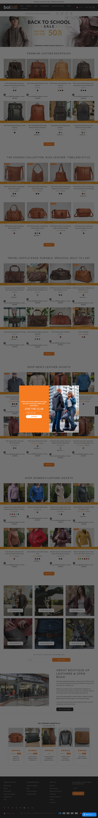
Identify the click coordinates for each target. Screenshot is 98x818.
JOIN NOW (34, 416)
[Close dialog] (77, 387)
